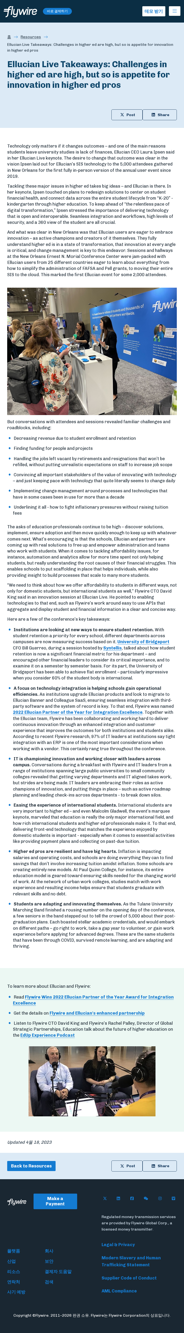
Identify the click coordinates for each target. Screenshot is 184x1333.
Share (163, 115)
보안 (49, 1261)
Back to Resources (31, 1166)
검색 (49, 1282)
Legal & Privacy (118, 1244)
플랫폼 (13, 1251)
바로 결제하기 (57, 11)
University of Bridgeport (143, 641)
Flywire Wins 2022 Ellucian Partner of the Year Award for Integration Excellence (93, 1000)
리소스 (13, 1271)
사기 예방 (16, 1292)
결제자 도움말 (58, 1271)
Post (130, 115)
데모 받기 (154, 11)
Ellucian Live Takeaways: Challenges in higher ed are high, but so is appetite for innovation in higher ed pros (90, 47)
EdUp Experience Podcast (47, 1035)
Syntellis (112, 648)
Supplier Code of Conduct (129, 1278)
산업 (11, 1261)
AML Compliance (119, 1291)
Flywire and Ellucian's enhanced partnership (97, 1013)
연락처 (13, 1282)
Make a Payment (55, 1201)
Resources (31, 37)
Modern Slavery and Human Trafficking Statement (131, 1261)
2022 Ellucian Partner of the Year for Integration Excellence (78, 712)
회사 (49, 1251)
